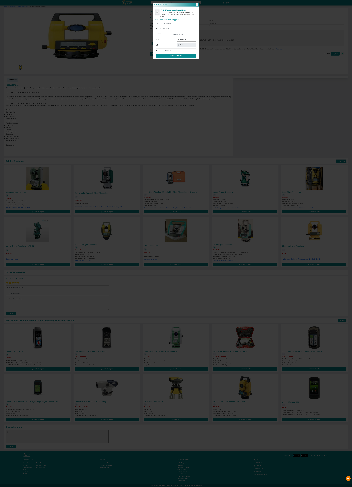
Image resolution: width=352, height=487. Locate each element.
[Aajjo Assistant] (348, 478)
